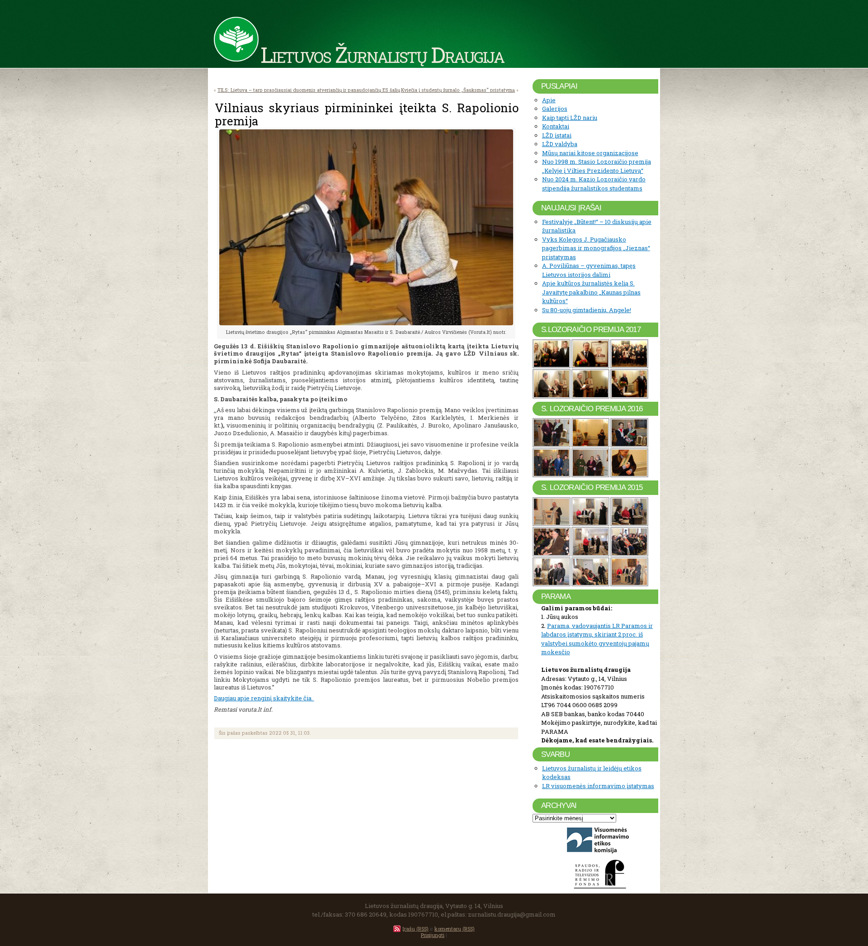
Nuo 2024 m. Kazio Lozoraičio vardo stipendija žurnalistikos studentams (594, 183)
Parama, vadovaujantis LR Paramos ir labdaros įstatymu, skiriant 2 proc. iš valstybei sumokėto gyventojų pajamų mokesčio (597, 639)
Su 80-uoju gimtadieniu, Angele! (586, 310)
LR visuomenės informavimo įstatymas (598, 786)
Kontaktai (555, 126)
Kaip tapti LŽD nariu (569, 118)
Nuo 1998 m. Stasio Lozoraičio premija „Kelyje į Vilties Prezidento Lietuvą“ (596, 166)
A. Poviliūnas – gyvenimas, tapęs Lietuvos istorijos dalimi (589, 270)
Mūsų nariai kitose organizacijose (590, 153)
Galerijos (554, 109)
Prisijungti (432, 935)
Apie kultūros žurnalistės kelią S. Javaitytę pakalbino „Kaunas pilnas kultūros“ (591, 292)
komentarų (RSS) (454, 928)
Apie (549, 100)
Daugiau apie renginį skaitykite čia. (264, 698)
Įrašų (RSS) (415, 928)
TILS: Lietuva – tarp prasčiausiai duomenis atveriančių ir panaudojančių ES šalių (308, 90)
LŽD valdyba (559, 144)
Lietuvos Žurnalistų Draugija (382, 54)
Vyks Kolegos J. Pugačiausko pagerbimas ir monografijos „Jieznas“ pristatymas (596, 248)
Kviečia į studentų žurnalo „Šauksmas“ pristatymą (458, 90)
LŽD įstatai (556, 135)
